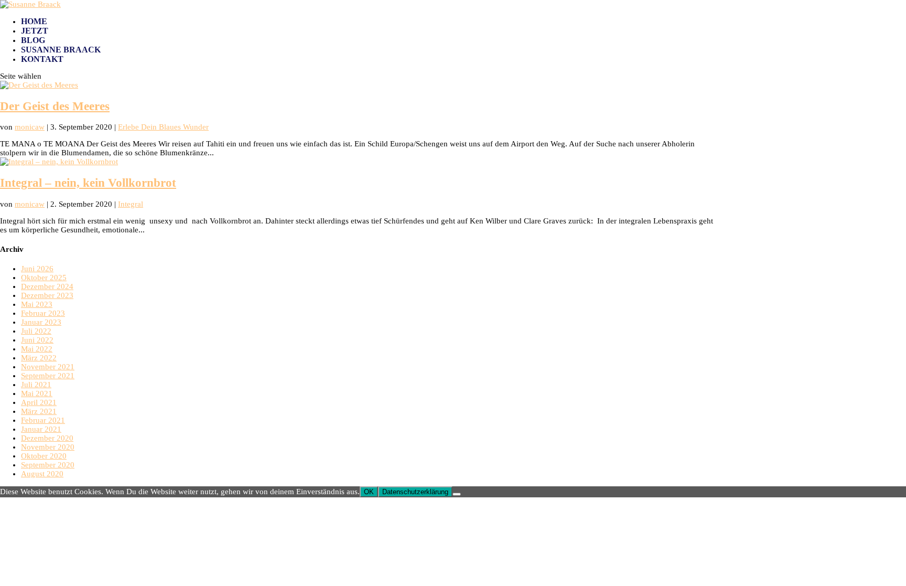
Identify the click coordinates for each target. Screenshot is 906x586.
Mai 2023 (36, 304)
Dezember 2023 (47, 295)
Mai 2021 (36, 393)
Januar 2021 (41, 429)
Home (34, 21)
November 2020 (47, 447)
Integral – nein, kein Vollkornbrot (88, 182)
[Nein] (456, 494)
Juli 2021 (36, 384)
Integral (130, 204)
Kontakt (42, 59)
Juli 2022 (36, 331)
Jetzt (34, 30)
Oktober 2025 (44, 277)
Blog (33, 40)
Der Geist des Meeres (55, 106)
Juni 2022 (37, 340)
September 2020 (47, 465)
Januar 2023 (41, 322)
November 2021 (47, 367)
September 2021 (47, 375)
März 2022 (39, 358)
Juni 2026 (37, 268)
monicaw (30, 127)
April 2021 (39, 402)
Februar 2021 (43, 420)
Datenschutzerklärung (415, 492)
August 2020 (42, 474)
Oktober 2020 (44, 456)
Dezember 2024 (47, 286)
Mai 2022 (36, 349)
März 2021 (39, 411)
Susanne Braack (61, 49)
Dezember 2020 (47, 438)
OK (369, 492)
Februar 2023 (43, 313)
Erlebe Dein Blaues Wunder (163, 127)
